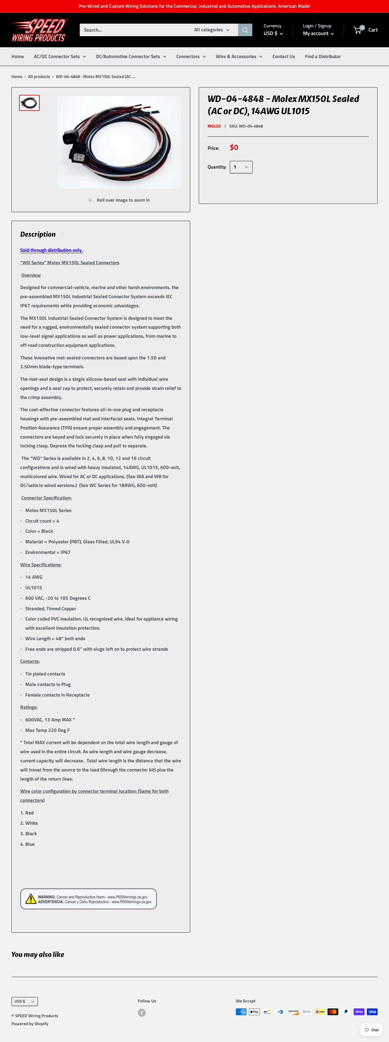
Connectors (188, 56)
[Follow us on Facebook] (142, 1012)
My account (316, 33)
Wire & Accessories (236, 56)
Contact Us (284, 56)
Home (17, 56)
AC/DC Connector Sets (57, 56)
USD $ (20, 1001)
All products (39, 76)
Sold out (246, 188)
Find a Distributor (323, 56)
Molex (214, 126)
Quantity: (217, 167)
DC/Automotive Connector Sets (128, 56)
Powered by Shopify (29, 1023)
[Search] (245, 30)
